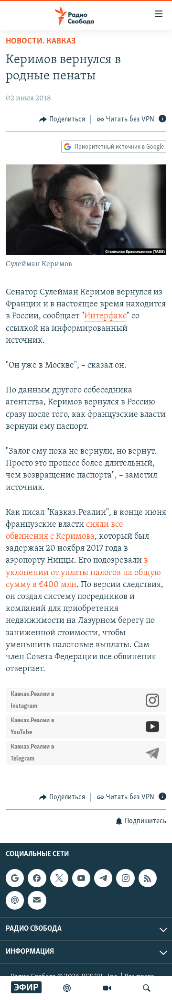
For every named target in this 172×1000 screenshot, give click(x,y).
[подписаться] (37, 900)
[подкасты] (67, 988)
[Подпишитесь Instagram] (125, 878)
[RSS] (148, 878)
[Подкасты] (15, 900)
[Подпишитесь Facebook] (37, 878)
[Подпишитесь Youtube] (81, 878)
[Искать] (146, 988)
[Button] (62, 119)
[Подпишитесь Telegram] (103, 878)
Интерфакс (105, 316)
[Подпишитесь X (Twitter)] (59, 878)
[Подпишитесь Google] (15, 878)
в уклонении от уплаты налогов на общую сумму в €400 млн (83, 572)
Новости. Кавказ (40, 41)
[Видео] (107, 988)
